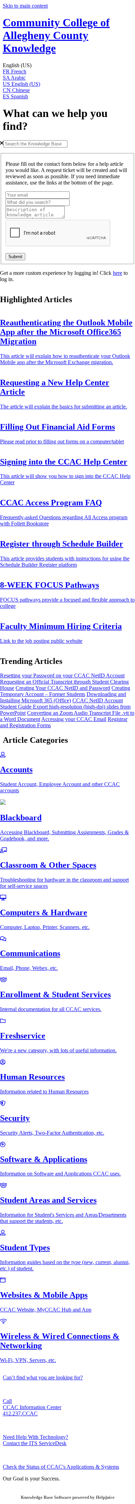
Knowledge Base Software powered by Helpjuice (68, 1497)
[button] (67, 65)
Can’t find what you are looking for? (43, 1377)
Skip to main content (25, 6)
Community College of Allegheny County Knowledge (56, 35)
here (117, 273)
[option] (67, 72)
